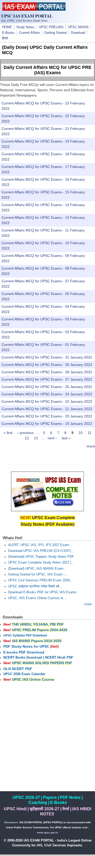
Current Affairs (29, 33)
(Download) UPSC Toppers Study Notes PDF (41, 556)
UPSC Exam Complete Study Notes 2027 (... (41, 562)
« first (8, 433)
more (91, 446)
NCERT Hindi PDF (59, 657)
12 (27, 438)
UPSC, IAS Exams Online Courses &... (37, 598)
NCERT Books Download (22, 657)
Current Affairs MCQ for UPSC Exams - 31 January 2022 (47, 357)
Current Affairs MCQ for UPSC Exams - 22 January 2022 (47, 401)
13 (36, 438)
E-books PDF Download (23, 652)
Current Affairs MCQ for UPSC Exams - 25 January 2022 (47, 387)
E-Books (8, 33)
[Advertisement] (47, 738)
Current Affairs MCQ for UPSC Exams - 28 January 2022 (47, 372)
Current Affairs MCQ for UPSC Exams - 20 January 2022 (47, 416)
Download (78, 33)
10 (81, 433)
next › (52, 438)
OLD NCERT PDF (17, 669)
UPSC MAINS (78, 27)
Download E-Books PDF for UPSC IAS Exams (42, 592)
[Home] (34, 9)
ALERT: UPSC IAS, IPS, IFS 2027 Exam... (40, 545)
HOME (7, 27)
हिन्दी (5, 38)
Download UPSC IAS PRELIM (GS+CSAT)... (41, 551)
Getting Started (55, 33)
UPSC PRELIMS (51, 27)
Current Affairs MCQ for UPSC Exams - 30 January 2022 (47, 365)
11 (89, 433)
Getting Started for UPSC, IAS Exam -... (38, 574)
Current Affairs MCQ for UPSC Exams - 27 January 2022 (47, 379)
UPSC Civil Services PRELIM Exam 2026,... (41, 580)
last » (66, 438)
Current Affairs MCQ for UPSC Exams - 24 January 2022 (47, 394)
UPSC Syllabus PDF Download (25, 635)
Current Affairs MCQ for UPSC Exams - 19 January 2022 (47, 424)
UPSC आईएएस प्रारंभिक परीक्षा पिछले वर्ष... (35, 586)
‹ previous (25, 433)
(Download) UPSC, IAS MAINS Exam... (37, 568)
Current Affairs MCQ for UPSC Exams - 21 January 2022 (47, 409)
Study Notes (25, 27)
